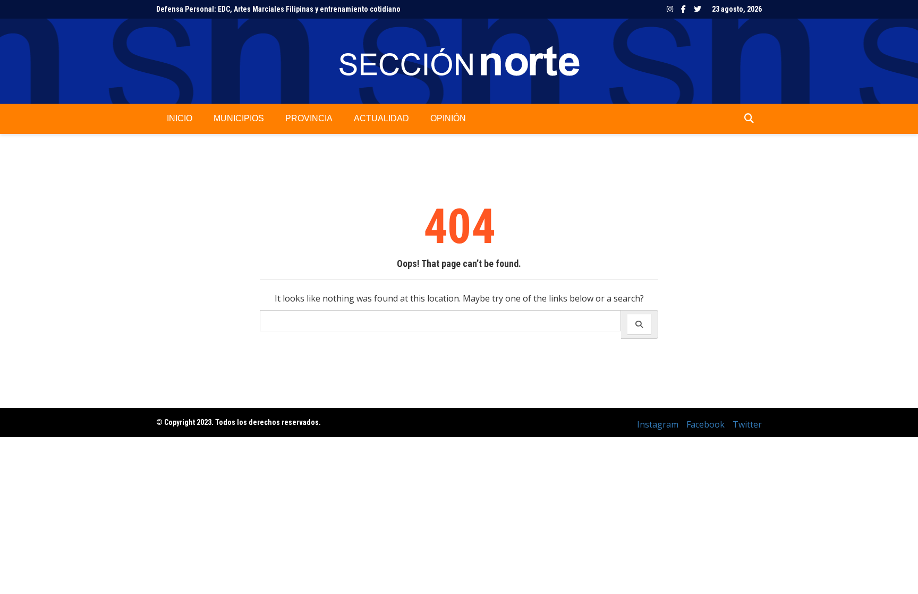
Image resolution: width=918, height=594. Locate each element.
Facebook (683, 9)
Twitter (697, 9)
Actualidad (381, 118)
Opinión (448, 118)
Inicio (179, 118)
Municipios (239, 118)
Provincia (309, 118)
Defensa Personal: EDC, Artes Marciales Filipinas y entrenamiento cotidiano (278, 9)
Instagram (670, 9)
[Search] (639, 324)
